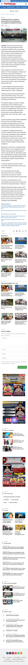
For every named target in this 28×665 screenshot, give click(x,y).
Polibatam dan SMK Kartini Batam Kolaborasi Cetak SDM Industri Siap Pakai (14, 558)
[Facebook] (7, 653)
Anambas (6, 499)
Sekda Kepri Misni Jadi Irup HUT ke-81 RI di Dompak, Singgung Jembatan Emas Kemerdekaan (18, 441)
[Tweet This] (17, 231)
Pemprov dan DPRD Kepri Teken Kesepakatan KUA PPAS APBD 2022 (14, 641)
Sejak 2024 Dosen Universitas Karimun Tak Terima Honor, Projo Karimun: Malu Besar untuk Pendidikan (13, 563)
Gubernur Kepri (13, 502)
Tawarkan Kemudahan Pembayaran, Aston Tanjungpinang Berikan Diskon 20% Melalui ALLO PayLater (20, 533)
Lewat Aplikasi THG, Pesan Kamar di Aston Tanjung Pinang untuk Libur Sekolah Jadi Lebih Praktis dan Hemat (20, 521)
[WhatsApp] (18, 653)
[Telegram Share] (23, 231)
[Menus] (2, 4)
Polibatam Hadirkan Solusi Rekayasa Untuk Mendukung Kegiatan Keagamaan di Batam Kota (14, 553)
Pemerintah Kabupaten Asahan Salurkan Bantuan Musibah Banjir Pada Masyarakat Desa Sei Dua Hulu (13, 207)
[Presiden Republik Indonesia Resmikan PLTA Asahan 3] (21, 240)
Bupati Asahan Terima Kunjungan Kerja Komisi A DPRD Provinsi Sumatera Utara (13, 216)
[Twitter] (10, 653)
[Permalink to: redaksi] (2, 25)
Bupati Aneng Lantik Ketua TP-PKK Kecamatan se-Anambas (19, 601)
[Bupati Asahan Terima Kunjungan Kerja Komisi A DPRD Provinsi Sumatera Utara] (21, 255)
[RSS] (21, 653)
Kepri (5, 502)
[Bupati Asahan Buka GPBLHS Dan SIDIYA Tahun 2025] (7, 269)
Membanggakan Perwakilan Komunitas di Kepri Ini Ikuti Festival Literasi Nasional (13, 574)
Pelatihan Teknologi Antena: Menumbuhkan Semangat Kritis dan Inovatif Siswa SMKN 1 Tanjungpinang (13, 547)
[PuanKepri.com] (10, 4)
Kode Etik (9, 657)
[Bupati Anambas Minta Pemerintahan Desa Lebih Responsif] (8, 588)
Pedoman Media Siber (17, 659)
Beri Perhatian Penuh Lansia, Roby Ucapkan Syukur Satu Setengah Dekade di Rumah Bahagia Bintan (14, 626)
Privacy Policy (16, 657)
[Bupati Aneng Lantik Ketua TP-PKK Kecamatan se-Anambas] (8, 601)
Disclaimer (7, 659)
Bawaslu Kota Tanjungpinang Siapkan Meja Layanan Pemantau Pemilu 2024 (15, 636)
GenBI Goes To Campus (12, 630)
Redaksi (24, 657)
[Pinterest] (13, 653)
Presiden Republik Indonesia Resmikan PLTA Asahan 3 (14, 211)
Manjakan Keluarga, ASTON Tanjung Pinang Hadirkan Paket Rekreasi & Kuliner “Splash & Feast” (19, 434)
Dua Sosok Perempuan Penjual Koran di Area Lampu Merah (15, 620)
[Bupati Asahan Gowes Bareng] (7, 255)
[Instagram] (15, 653)
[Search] (26, 4)
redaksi (5, 25)
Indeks (3, 657)
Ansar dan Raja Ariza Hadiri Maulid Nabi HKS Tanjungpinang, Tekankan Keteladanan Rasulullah (19, 594)
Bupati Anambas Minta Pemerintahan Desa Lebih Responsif (19, 587)
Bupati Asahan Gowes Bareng (8, 214)
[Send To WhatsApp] (26, 231)
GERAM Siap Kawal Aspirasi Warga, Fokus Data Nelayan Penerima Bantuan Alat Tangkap (18, 448)
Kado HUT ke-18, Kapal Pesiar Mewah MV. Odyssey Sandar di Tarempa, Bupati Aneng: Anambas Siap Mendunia (8, 533)
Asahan (3, 17)
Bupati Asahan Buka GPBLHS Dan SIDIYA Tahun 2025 (12, 220)
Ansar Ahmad (15, 499)
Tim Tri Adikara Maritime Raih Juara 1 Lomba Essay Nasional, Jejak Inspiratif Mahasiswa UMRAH (14, 569)
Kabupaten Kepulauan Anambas (12, 496)
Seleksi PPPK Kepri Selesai (12, 615)
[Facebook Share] (14, 231)
